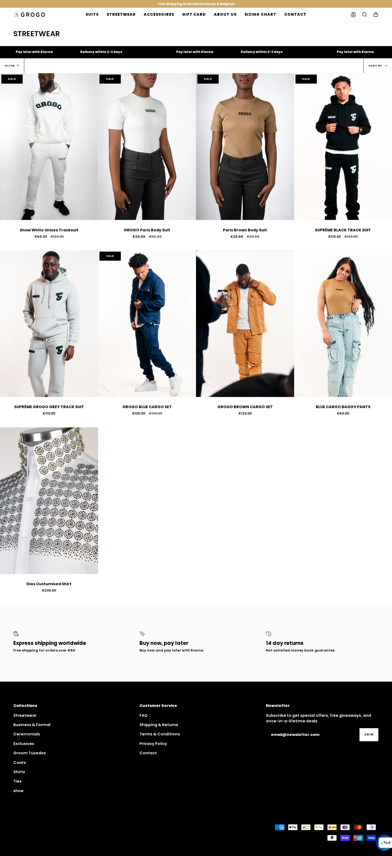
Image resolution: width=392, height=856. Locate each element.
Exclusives (23, 743)
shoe (18, 790)
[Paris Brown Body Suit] (245, 146)
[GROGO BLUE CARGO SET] (147, 323)
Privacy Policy (153, 743)
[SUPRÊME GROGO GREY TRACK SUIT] (49, 323)
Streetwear (25, 715)
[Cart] (375, 14)
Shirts (19, 772)
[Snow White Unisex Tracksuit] (49, 146)
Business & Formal (31, 724)
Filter (10, 65)
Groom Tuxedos (29, 753)
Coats (19, 762)
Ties (17, 781)
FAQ (143, 715)
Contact (148, 753)
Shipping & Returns (158, 724)
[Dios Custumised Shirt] (49, 500)
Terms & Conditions (159, 734)
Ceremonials (26, 734)
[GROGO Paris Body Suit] (147, 146)
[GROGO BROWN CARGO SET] (245, 323)
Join (369, 734)
